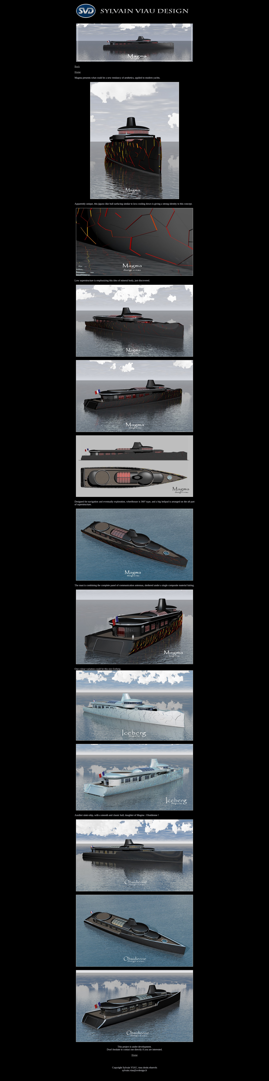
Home (78, 72)
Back (77, 66)
